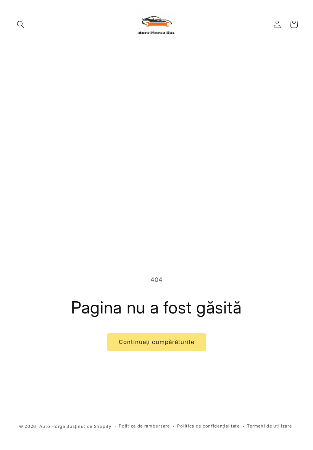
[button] (20, 24)
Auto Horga (52, 426)
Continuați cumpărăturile (157, 342)
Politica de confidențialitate (208, 426)
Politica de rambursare (144, 426)
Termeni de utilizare (269, 426)
